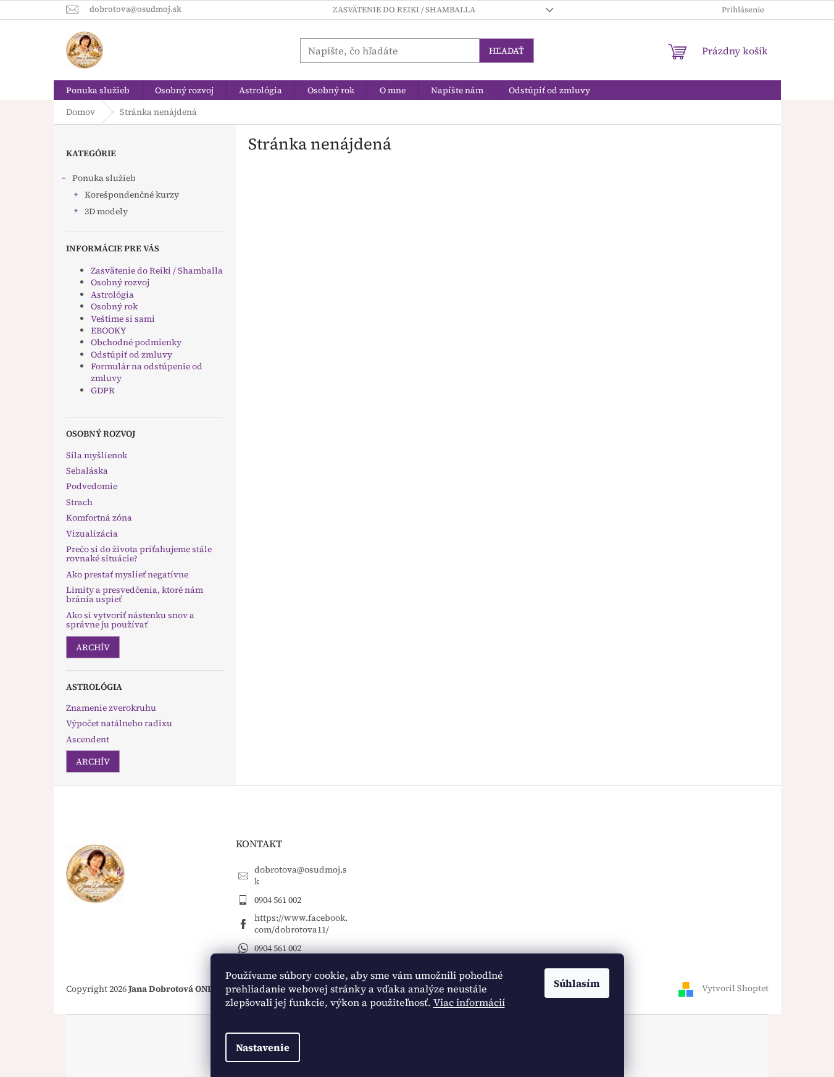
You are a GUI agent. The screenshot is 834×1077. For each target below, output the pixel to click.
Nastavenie (263, 1047)
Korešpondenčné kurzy (132, 194)
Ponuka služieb (104, 178)
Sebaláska (87, 471)
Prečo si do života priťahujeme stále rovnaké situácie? (139, 554)
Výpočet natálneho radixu (119, 723)
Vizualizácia (92, 533)
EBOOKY (108, 330)
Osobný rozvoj (120, 282)
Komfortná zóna (99, 517)
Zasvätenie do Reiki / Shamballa (404, 9)
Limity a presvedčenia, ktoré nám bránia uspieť (134, 595)
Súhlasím (577, 983)
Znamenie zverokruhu (111, 708)
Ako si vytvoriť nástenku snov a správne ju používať (130, 620)
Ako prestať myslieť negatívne (127, 574)
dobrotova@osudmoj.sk (300, 875)
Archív (93, 647)
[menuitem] (98, 90)
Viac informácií (469, 1002)
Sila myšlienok (96, 455)
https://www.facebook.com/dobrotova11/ (301, 923)
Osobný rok (114, 306)
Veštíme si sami (123, 318)
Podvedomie (91, 486)
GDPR (103, 390)
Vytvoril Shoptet (735, 988)
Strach (79, 502)
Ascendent (87, 739)
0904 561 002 (277, 900)
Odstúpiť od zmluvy (131, 354)
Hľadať (506, 50)
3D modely (106, 211)
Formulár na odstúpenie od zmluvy (146, 372)
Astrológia (112, 294)
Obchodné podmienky (136, 342)
